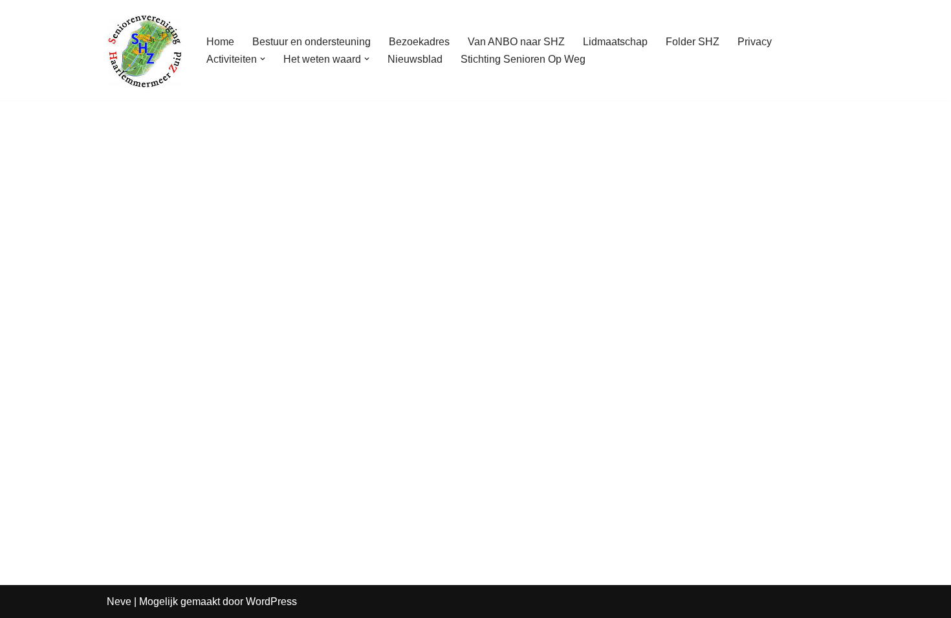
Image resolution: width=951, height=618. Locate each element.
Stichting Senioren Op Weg (523, 59)
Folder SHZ (692, 41)
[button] (262, 58)
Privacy (755, 41)
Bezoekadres (419, 41)
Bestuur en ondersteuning (311, 41)
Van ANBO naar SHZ (516, 41)
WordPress (271, 601)
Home (220, 41)
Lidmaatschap (615, 41)
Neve (119, 601)
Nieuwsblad (415, 59)
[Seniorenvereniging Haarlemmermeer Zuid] (145, 50)
